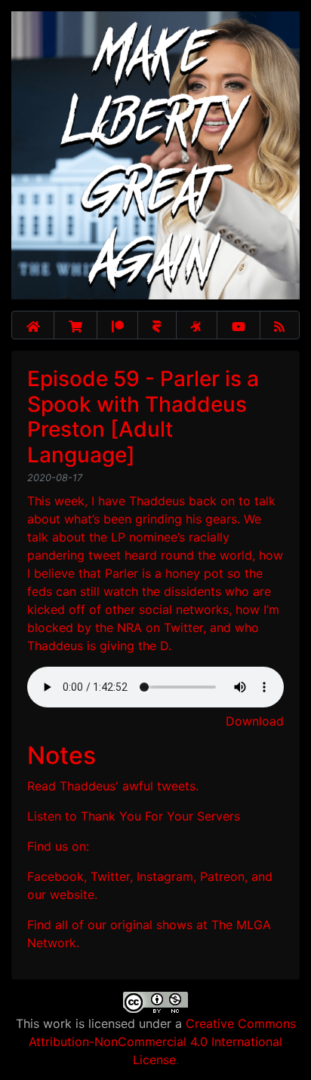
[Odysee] (196, 325)
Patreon (222, 876)
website (72, 894)
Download (255, 721)
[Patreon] (117, 325)
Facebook (55, 876)
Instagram (165, 876)
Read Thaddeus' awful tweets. (113, 785)
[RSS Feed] (280, 325)
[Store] (75, 325)
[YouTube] (238, 325)
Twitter (110, 876)
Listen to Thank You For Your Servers (133, 816)
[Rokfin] (156, 325)
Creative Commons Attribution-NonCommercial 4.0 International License (162, 1041)
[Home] (32, 325)
